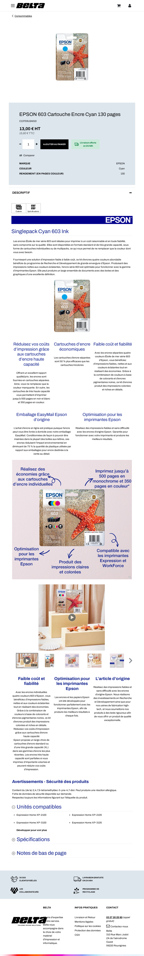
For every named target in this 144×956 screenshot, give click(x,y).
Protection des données (88, 930)
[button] (130, 660)
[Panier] (119, 6)
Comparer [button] (29, 155)
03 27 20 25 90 (114, 917)
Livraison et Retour (85, 917)
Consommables (23, 16)
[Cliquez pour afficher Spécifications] (33, 208)
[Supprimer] (20, 144)
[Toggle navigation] (12, 5)
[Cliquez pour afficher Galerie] (18, 208)
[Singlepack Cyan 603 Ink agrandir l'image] (72, 519)
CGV (77, 935)
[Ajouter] (37, 144)
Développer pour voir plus (32, 830)
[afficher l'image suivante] (128, 617)
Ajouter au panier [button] (54, 144)
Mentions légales (84, 921)
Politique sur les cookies (88, 926)
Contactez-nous (119, 926)
